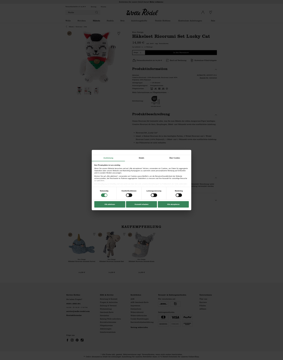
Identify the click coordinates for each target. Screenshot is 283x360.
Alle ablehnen (109, 204)
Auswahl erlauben (141, 204)
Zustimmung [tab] (108, 158)
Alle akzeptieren (173, 204)
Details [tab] (141, 158)
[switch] (129, 195)
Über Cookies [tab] (174, 158)
